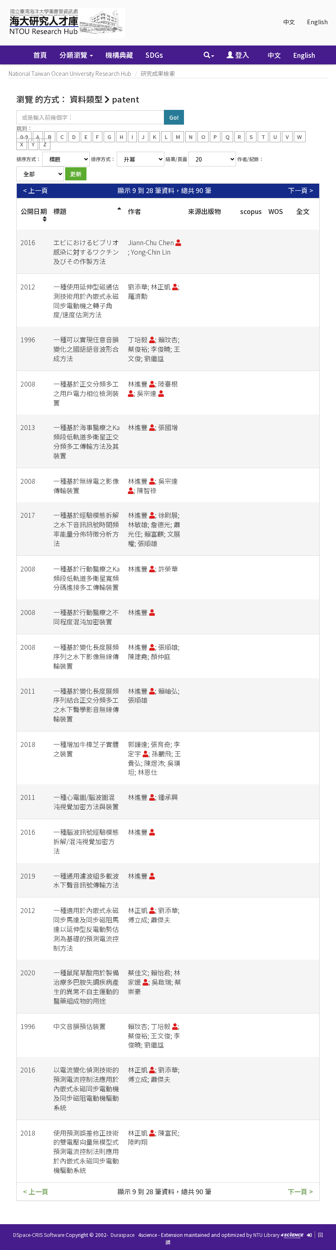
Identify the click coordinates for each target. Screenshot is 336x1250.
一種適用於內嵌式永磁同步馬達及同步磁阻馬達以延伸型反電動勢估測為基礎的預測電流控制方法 (86, 928)
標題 (59, 211)
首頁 (40, 55)
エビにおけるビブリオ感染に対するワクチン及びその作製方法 (86, 251)
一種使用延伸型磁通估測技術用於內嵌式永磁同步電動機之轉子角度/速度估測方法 (86, 301)
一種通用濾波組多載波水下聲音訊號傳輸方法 (86, 880)
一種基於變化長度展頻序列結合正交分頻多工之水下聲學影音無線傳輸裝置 (86, 705)
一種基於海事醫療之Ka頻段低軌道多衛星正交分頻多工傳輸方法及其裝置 (86, 441)
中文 (289, 22)
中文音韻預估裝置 (79, 1026)
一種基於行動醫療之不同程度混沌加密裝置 (86, 616)
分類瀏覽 (74, 55)
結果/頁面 (176, 158)
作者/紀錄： (250, 158)
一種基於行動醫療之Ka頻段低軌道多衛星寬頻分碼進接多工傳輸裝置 (86, 578)
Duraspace (122, 1234)
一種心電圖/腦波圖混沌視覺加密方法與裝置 (86, 801)
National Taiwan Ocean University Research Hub (70, 73)
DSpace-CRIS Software (38, 1234)
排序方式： (28, 158)
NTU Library (266, 1234)
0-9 (24, 136)
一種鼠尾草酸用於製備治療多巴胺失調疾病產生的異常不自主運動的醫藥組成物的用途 (86, 987)
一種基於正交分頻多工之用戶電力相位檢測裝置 (86, 393)
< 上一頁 (35, 190)
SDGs (154, 55)
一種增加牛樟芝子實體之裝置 (86, 748)
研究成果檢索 (158, 73)
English (317, 22)
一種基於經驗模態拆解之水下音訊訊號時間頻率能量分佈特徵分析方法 (86, 529)
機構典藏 (119, 55)
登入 (241, 55)
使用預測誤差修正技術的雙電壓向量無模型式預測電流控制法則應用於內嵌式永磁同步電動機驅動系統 (86, 1151)
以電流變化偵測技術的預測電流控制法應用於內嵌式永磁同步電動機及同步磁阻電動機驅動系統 (86, 1088)
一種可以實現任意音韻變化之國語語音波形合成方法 (86, 349)
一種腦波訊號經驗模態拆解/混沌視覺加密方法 (86, 841)
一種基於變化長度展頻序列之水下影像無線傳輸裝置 (86, 656)
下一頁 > (300, 190)
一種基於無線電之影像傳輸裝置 (86, 485)
